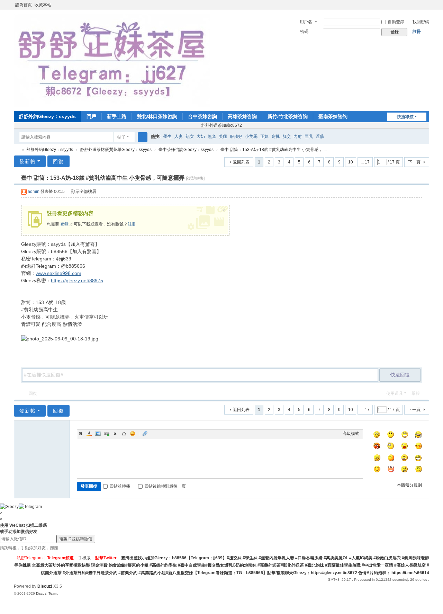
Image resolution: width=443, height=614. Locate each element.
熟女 (190, 136)
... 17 (365, 162)
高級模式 (351, 433)
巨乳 (309, 136)
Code (123, 433)
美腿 (223, 136)
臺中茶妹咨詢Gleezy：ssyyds (186, 149)
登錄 (64, 224)
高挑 (275, 136)
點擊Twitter (106, 557)
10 (350, 162)
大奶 (201, 136)
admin (33, 191)
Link (106, 433)
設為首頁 (23, 4)
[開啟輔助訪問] (419, 5)
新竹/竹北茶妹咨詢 (288, 116)
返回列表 (241, 162)
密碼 (304, 31)
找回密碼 (421, 21)
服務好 (236, 136)
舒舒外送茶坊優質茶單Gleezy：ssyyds (116, 149)
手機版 (84, 557)
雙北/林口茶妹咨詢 (157, 116)
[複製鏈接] (195, 178)
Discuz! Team (46, 593)
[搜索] (142, 137)
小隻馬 (251, 136)
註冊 (417, 31)
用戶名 (306, 21)
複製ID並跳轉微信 (75, 538)
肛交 (286, 136)
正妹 (264, 136)
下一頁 (414, 162)
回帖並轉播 (119, 486)
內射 (297, 136)
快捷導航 (405, 116)
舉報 (416, 393)
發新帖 (27, 161)
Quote (115, 433)
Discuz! (44, 586)
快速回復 (400, 374)
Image (97, 433)
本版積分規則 (409, 485)
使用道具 (394, 393)
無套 (212, 136)
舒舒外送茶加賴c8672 (221, 125)
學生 (167, 136)
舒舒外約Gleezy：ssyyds (47, 116)
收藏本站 (43, 4)
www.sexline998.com (58, 273)
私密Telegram (30, 557)
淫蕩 (320, 136)
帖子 (121, 137)
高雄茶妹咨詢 (242, 116)
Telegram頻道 (60, 557)
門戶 (91, 116)
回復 (58, 161)
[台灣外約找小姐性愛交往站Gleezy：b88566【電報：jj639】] (112, 59)
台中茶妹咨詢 (202, 116)
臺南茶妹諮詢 (332, 116)
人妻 (178, 136)
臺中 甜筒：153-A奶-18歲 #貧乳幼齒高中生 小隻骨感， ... (273, 149)
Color (89, 433)
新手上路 (116, 116)
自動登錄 (396, 21)
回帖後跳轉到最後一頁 (165, 486)
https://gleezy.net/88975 (77, 280)
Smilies (132, 433)
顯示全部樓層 (83, 191)
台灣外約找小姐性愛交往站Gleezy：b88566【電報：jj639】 (16, 150)
